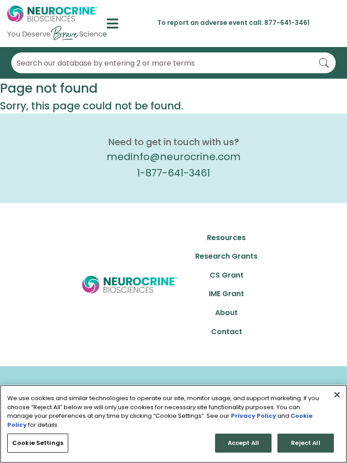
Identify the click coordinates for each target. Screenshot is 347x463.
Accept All (243, 443)
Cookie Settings (37, 443)
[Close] (337, 395)
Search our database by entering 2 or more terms (106, 63)
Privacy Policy (253, 415)
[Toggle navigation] (117, 23)
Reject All (305, 443)
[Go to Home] (57, 23)
